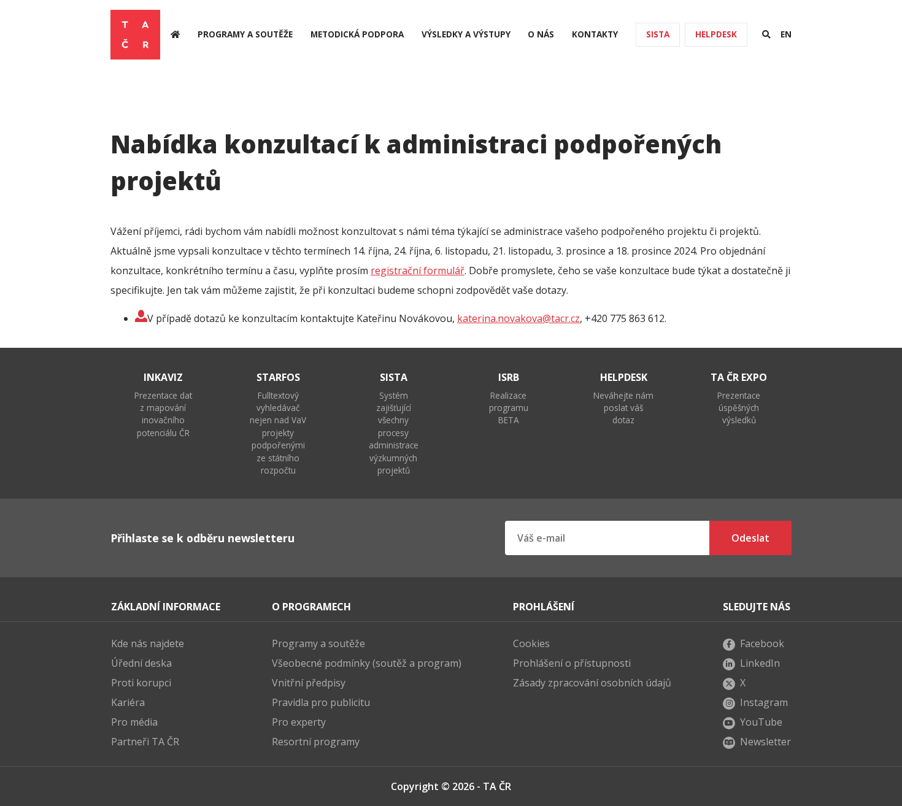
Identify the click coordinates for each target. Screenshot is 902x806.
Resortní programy (316, 741)
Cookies (531, 643)
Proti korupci (141, 682)
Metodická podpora (357, 34)
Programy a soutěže (245, 34)
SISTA (657, 34)
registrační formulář (417, 270)
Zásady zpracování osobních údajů (592, 682)
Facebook (762, 643)
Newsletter (765, 741)
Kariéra (128, 702)
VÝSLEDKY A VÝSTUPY (466, 34)
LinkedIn (760, 663)
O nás (541, 34)
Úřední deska (141, 663)
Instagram (764, 702)
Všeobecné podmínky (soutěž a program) (366, 663)
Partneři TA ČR (145, 741)
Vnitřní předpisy (308, 682)
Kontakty (595, 34)
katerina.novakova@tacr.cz (518, 318)
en (786, 34)
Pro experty (299, 722)
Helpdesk (716, 34)
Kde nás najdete (147, 643)
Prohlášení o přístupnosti (572, 663)
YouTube (761, 722)
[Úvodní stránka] (175, 34)
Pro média (134, 722)
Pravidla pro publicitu (321, 702)
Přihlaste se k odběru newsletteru (202, 538)
